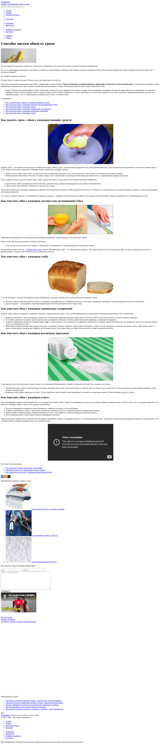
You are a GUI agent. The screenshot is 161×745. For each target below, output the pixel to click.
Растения (9, 32)
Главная (9, 36)
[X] (9, 476)
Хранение (10, 23)
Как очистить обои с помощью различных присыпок (27, 111)
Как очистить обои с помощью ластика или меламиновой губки (31, 105)
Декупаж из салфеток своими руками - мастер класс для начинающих (34, 701)
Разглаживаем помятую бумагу (44, 562)
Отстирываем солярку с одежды (45, 535)
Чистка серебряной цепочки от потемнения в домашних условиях (32, 705)
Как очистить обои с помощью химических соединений (28, 109)
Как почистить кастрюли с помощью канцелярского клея (29, 472)
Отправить (5, 591)
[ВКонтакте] (2, 476)
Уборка (8, 13)
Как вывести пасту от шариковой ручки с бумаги (25, 470)
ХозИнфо (5, 715)
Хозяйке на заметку (13, 30)
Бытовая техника (12, 15)
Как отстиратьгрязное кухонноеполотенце (8, 619)
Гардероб (9, 19)
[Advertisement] (18, 658)
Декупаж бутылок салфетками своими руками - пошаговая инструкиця (34, 703)
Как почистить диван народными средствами (24, 468)
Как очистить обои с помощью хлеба (20, 107)
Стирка (9, 11)
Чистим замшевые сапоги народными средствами (26, 707)
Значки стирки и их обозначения (23, 622)
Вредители (10, 25)
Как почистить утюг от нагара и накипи (48, 509)
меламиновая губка (34, 250)
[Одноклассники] (5, 476)
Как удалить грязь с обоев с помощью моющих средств (28, 103)
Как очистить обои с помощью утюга (21, 113)
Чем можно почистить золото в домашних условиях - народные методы (34, 709)
